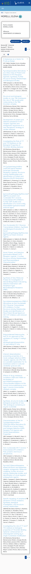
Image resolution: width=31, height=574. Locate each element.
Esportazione (15, 41)
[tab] (4, 54)
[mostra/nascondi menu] (29, 3)
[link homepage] (6, 3)
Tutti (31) (25, 41)
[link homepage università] (19, 3)
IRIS (2, 13)
